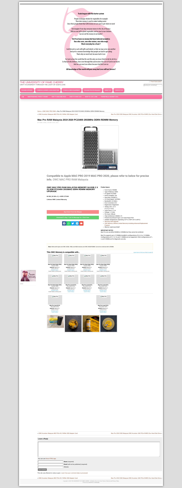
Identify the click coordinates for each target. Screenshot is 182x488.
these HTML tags (51, 458)
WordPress (91, 482)
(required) (69, 461)
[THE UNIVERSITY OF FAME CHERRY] (91, 42)
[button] (64, 223)
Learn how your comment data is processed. (74, 473)
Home (39, 111)
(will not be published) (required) (75, 464)
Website (66, 467)
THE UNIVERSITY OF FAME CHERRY (41, 82)
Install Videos (71, 291)
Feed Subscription (156, 81)
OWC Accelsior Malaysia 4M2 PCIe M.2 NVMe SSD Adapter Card (58, 114)
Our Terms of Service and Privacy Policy (109, 481)
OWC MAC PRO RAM (49, 111)
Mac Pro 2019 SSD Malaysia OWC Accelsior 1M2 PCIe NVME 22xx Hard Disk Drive (136, 114)
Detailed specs (54, 270)
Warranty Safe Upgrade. (112, 221)
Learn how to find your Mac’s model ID (143, 252)
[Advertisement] (91, 103)
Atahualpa (97, 482)
